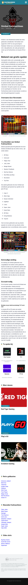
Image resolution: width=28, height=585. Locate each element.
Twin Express (5, 515)
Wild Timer (4, 490)
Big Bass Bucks (5, 540)
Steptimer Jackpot (6, 518)
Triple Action (4, 520)
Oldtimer (3, 488)
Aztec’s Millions (5, 543)
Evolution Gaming (7, 464)
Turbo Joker (4, 509)
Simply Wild (4, 524)
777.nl (21, 374)
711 (21, 357)
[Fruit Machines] (8, 2)
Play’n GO (4, 436)
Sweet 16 (3, 497)
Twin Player (4, 492)
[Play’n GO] (14, 424)
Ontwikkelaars (6, 33)
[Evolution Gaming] (14, 452)
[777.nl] (21, 372)
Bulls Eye (3, 483)
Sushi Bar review (5, 541)
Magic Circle (4, 494)
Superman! (4, 545)
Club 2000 (4, 528)
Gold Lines (4, 517)
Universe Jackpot (6, 481)
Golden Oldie (4, 486)
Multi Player (4, 511)
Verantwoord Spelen (19, 565)
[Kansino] (7, 372)
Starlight (3, 513)
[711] (21, 355)
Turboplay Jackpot (6, 522)
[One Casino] (7, 355)
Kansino (7, 374)
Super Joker (4, 526)
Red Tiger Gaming (7, 409)
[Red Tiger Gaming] (14, 397)
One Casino (7, 357)
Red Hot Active (5, 495)
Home (2, 28)
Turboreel (3, 484)
